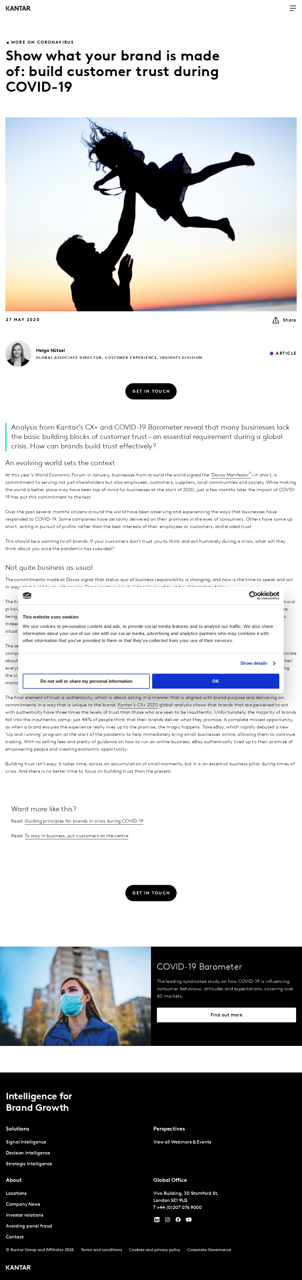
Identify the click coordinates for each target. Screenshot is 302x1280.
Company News (23, 1204)
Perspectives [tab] (169, 1129)
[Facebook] (178, 1221)
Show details (253, 663)
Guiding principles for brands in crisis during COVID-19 (84, 821)
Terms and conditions (101, 1250)
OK (215, 681)
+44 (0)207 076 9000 (179, 1207)
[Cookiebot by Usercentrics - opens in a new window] (253, 595)
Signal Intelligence (26, 1142)
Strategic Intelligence (29, 1164)
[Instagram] (167, 1221)
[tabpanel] (77, 1153)
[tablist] (151, 1176)
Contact (14, 1237)
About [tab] (14, 1180)
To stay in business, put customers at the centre (76, 836)
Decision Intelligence (28, 1153)
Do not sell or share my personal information (86, 681)
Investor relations (24, 1215)
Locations (16, 1193)
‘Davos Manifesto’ (230, 475)
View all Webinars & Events (182, 1142)
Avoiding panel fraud (29, 1226)
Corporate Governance (209, 1250)
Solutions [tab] (17, 1129)
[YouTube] (156, 1221)
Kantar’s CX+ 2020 (138, 705)
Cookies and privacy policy (154, 1250)
